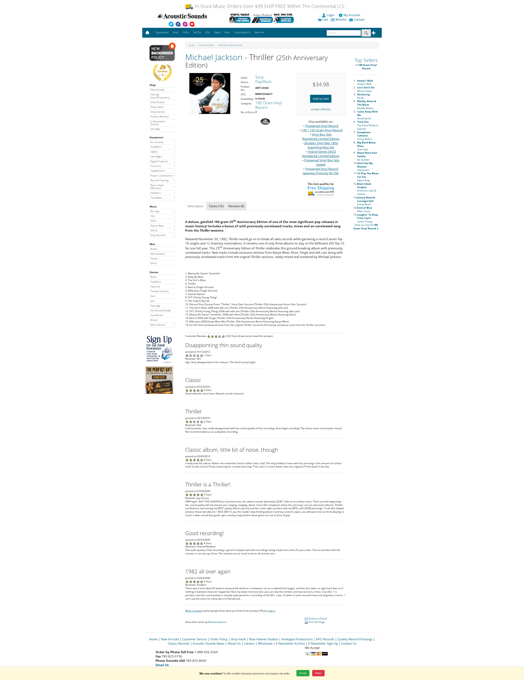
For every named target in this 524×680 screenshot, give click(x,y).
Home (153, 639)
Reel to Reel (157, 225)
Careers (249, 643)
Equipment (156, 137)
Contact (359, 19)
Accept (302, 673)
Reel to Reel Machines (157, 187)
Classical (155, 286)
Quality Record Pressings (355, 639)
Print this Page (316, 622)
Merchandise (157, 254)
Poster (154, 258)
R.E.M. (363, 96)
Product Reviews (159, 116)
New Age (155, 305)
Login (330, 15)
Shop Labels (157, 107)
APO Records (325, 639)
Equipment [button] (162, 32)
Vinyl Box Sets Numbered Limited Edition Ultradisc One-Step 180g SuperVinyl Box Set (320, 140)
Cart (325, 19)
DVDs (153, 221)
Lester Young (367, 218)
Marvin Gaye (366, 89)
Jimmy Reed (366, 201)
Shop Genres (157, 112)
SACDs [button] (197, 32)
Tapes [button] (217, 32)
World (153, 320)
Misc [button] (227, 32)
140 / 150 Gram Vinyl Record (321, 130)
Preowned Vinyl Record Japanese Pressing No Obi (321, 171)
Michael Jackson (213, 57)
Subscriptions (242, 32)
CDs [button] (207, 32)
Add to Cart (321, 99)
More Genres (157, 324)
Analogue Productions (297, 639)
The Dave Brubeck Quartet (367, 125)
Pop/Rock (155, 282)
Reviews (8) (236, 206)
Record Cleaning (159, 180)
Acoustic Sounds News (208, 643)
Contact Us (348, 643)
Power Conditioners (161, 175)
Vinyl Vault (238, 639)
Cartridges (156, 156)
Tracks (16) (216, 206)
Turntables (156, 197)
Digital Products (159, 161)
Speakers (155, 193)
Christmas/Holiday (160, 310)
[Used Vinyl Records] (240, 18)
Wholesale (265, 643)
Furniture (155, 166)
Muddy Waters (366, 104)
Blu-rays (155, 211)
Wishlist (341, 19)
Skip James (365, 166)
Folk (152, 296)
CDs (152, 216)
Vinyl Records (158, 235)
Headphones (157, 170)
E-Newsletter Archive (157, 123)
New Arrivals (157, 89)
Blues (153, 277)
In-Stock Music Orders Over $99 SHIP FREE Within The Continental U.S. (269, 6)
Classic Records (178, 643)
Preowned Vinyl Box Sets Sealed (321, 162)
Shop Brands (157, 102)
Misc (152, 244)
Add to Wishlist (322, 109)
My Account (352, 15)
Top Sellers (366, 60)
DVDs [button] (186, 32)
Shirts (153, 263)
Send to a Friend (317, 618)
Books (153, 249)
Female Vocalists (159, 291)
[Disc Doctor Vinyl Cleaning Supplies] (284, 18)
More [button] (258, 32)
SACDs (154, 230)
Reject (318, 673)
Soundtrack (156, 315)
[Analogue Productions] (262, 18)
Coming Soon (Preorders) (159, 96)
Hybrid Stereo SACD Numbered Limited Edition (320, 154)
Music (153, 206)
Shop (153, 85)
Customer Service (194, 639)
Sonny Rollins (364, 136)
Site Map (155, 129)
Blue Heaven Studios (263, 639)
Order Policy (219, 639)
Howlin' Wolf (365, 82)
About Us (234, 643)
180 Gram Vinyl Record (230, 45)
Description (195, 206)
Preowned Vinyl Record (321, 126)
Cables (154, 151)
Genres (154, 272)
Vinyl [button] (175, 32)
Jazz (152, 301)
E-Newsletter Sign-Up (323, 643)
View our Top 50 (365, 226)
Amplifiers (156, 147)
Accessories (157, 142)
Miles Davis (364, 209)
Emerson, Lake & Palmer (366, 189)
